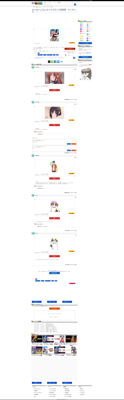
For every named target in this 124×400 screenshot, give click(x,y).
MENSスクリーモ (47, 280)
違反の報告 (67, 388)
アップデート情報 (68, 396)
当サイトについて (37, 388)
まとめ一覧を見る (53, 394)
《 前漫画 (37, 301)
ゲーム (83, 22)
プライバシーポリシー (38, 392)
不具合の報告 (67, 390)
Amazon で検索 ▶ (71, 85)
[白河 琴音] (54, 113)
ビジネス (90, 38)
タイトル (50, 2)
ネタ (82, 38)
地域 (89, 40)
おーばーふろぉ (38, 280)
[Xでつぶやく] (49, 61)
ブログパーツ (82, 390)
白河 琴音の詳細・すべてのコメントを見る (70, 152)
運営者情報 (36, 394)
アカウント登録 (52, 396)
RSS (35, 396)
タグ (55, 2)
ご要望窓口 (67, 392)
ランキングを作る (53, 390)
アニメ (53, 280)
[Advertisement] (54, 21)
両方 (45, 2)
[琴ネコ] (54, 244)
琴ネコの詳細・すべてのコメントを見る (71, 264)
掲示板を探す (52, 392)
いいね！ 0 (68, 143)
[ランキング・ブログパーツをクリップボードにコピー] (61, 62)
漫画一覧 (52, 301)
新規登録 (90, 64)
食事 (82, 36)
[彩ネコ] (54, 206)
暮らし (89, 36)
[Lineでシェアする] (52, 61)
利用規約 (35, 390)
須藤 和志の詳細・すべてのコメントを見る (70, 192)
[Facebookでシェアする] (55, 61)
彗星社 (56, 280)
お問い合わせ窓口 (68, 394)
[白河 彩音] (54, 78)
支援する (81, 388)
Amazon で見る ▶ (72, 42)
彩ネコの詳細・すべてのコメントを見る (71, 230)
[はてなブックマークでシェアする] (58, 61)
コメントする (54, 308)
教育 (82, 40)
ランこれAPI (82, 392)
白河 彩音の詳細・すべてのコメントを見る (70, 99)
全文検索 (59, 2)
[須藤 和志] (54, 166)
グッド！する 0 (72, 283)
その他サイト (82, 394)
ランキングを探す (53, 388)
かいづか (42, 280)
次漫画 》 (67, 301)
